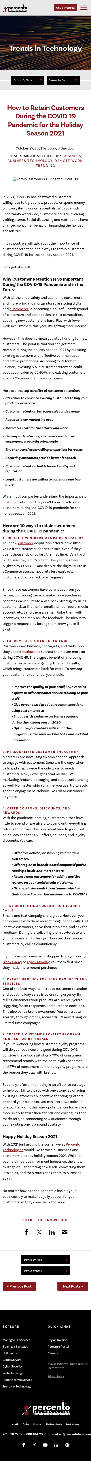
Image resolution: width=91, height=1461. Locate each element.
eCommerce (19, 309)
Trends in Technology (17, 1386)
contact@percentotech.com (71, 1434)
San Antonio (72, 1424)
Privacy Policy (56, 1376)
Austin (15, 1424)
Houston (37, 1424)
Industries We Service (17, 1380)
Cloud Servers (12, 1360)
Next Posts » (73, 1286)
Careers (53, 1353)
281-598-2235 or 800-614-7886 (24, 1434)
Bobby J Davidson (61, 148)
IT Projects (10, 1353)
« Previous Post (19, 1286)
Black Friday (12, 962)
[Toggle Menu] (83, 8)
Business (72, 156)
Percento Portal (58, 1347)
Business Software (15, 1347)
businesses (31, 652)
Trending (45, 165)
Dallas (26, 1424)
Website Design (13, 1373)
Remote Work (69, 161)
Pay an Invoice (57, 1340)
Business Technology (30, 161)
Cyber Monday (38, 962)
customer (10, 502)
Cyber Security (13, 1366)
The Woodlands (54, 1424)
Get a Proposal (65, 8)
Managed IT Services (16, 1340)
